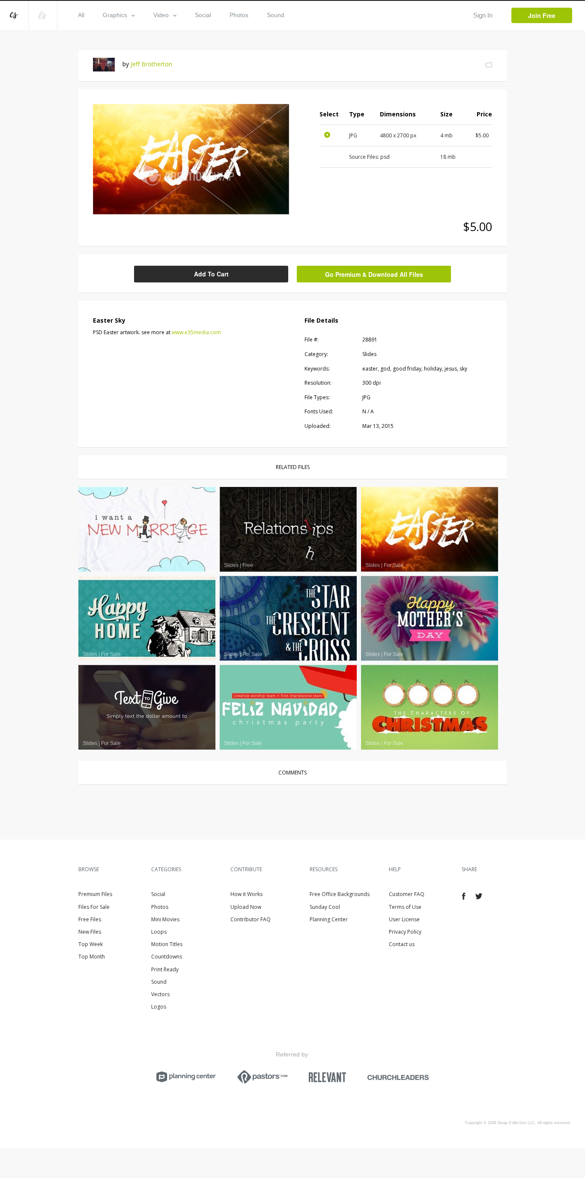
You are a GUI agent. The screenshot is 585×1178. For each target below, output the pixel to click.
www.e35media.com (196, 332)
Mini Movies (165, 919)
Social (203, 15)
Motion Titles (166, 944)
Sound (275, 15)
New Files (89, 931)
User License (404, 919)
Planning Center (329, 919)
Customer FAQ (406, 894)
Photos (239, 15)
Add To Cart (211, 274)
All (81, 15)
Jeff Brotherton (151, 64)
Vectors (160, 994)
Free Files (89, 919)
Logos (158, 1006)
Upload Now (245, 907)
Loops (159, 931)
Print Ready (165, 969)
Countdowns (166, 956)
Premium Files (95, 894)
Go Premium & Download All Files (374, 274)
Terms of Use (405, 907)
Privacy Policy (405, 931)
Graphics (115, 15)
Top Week (90, 944)
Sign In (482, 15)
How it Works (246, 894)
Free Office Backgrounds (340, 894)
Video (161, 15)
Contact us (402, 944)
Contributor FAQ (250, 919)
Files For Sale (94, 907)
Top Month (91, 956)
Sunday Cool (325, 907)
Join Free (541, 15)
